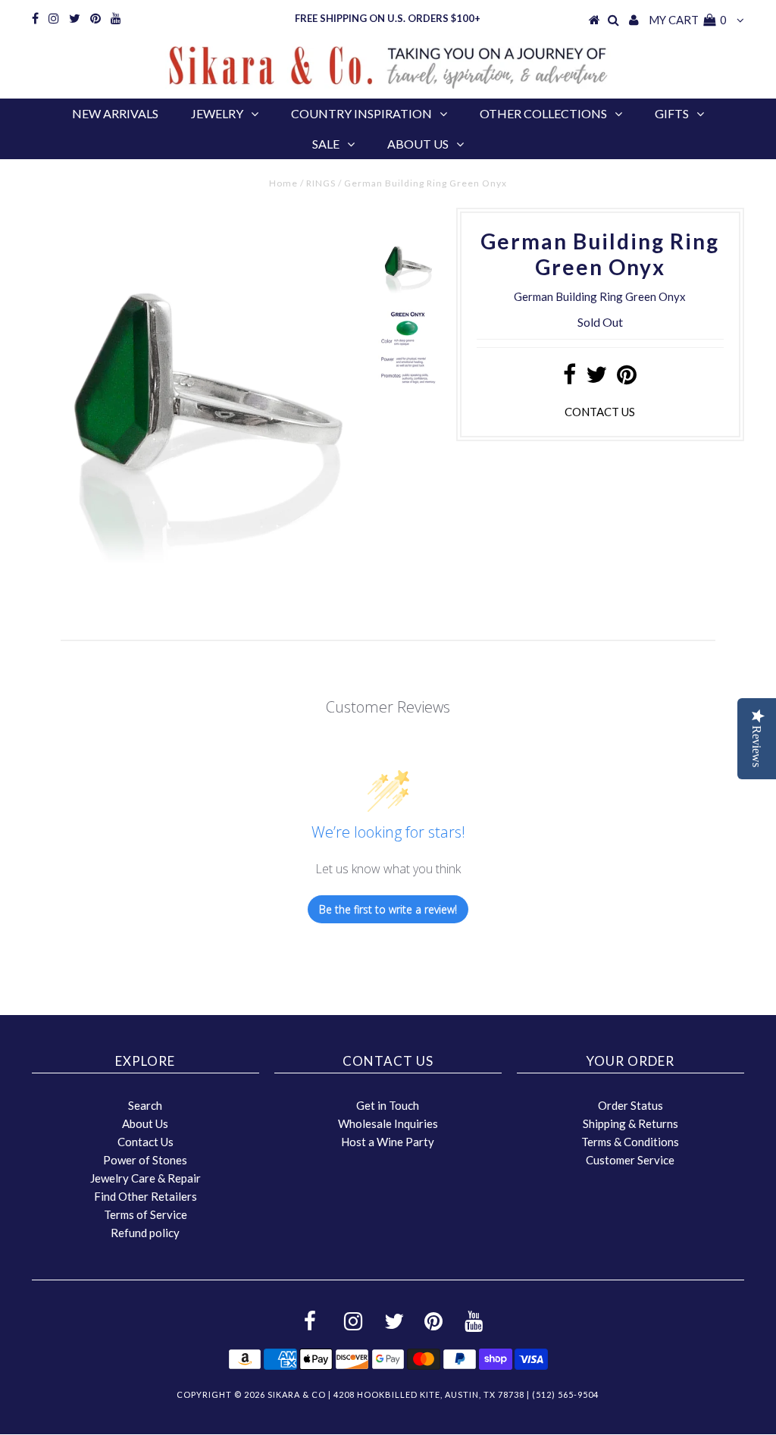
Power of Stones (145, 1160)
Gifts (672, 113)
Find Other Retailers (145, 1196)
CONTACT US (600, 411)
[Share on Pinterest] (627, 378)
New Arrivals (115, 113)
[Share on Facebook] (569, 378)
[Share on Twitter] (596, 378)
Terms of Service (145, 1214)
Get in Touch (387, 1105)
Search (145, 1105)
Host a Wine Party (387, 1141)
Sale (326, 143)
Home (283, 183)
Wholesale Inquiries (388, 1123)
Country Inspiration (361, 113)
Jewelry (217, 113)
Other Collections (543, 113)
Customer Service (630, 1160)
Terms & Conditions (630, 1141)
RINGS (321, 183)
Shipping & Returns (630, 1123)
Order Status (630, 1105)
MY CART (688, 20)
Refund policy (145, 1232)
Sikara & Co (297, 1394)
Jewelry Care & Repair (145, 1178)
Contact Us (145, 1141)
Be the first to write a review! (388, 909)
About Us (418, 143)
